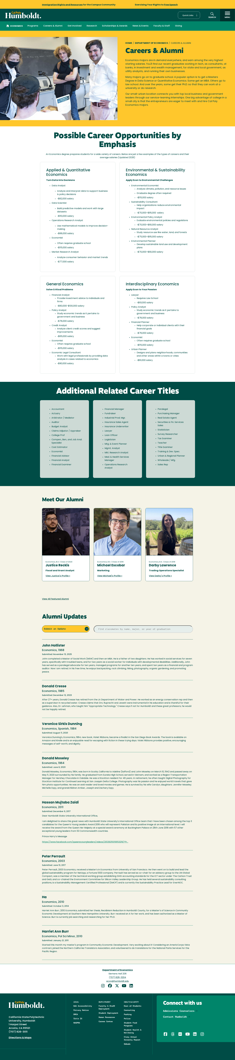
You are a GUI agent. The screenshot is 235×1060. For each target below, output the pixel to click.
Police (127, 1018)
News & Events (141, 26)
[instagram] (103, 986)
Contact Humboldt (175, 1016)
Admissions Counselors (178, 1010)
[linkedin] (132, 986)
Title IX (77, 1018)
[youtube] (125, 986)
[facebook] (111, 986)
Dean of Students (132, 1006)
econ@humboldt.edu (117, 981)
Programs (32, 26)
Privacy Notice (81, 1010)
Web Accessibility (82, 1006)
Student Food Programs (130, 1024)
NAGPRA (76, 1023)
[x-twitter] (118, 986)
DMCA (75, 1014)
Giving (178, 26)
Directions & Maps (20, 1038)
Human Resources (107, 1017)
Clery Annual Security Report (132, 1038)
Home (128, 43)
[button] (189, 15)
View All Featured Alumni (55, 599)
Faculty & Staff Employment (107, 1007)
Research (92, 26)
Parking (128, 1014)
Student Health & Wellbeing (132, 1031)
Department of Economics (151, 43)
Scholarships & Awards (114, 26)
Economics (16, 26)
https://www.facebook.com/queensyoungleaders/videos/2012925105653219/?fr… (85, 842)
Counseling (129, 1010)
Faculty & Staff (162, 26)
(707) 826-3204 (117, 977)
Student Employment (108, 1013)
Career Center (106, 1021)
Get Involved (74, 26)
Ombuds (127, 1044)
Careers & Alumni (52, 26)
